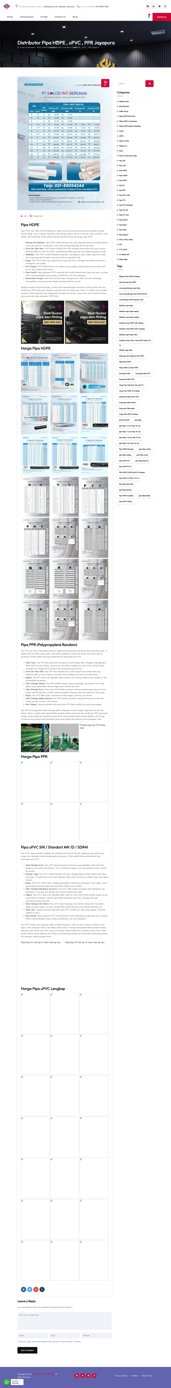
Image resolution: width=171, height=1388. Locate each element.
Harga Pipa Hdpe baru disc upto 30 (131, 385)
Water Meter (123, 259)
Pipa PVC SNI (124, 215)
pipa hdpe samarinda (126, 484)
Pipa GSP (122, 165)
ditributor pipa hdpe (125, 350)
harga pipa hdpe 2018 (126, 379)
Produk (44, 17)
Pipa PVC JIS (123, 210)
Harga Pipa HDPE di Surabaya (129, 391)
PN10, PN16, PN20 (126, 239)
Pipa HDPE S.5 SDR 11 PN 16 (129, 478)
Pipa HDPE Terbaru (125, 501)
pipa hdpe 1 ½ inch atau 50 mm (130, 431)
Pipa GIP (122, 161)
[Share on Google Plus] (36, 1289)
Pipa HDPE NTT (124, 461)
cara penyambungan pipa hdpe (129, 288)
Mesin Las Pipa (124, 141)
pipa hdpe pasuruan (142, 461)
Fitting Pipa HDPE (125, 362)
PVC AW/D (123, 249)
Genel (121, 131)
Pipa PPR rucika (124, 195)
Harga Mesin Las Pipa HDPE (128, 367)
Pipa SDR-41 (123, 220)
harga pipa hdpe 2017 (143, 373)
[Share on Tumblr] (42, 1289)
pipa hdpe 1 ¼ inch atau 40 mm (130, 426)
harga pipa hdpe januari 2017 (129, 397)
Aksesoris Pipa (124, 101)
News (121, 151)
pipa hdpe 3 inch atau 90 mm (129, 443)
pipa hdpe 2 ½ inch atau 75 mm (130, 437)
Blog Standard (124, 106)
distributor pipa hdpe (126, 305)
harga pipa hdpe (124, 373)
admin (25, 216)
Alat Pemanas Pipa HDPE (127, 282)
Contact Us (60, 17)
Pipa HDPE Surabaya (126, 495)
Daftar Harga (123, 111)
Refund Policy (146, 1375)
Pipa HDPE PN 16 (125, 466)
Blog (75, 17)
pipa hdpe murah (142, 455)
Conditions (134, 1375)
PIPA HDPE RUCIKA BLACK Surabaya (132, 472)
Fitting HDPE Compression (128, 121)
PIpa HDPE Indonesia (126, 449)
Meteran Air (123, 146)
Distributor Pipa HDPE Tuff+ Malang (131, 323)
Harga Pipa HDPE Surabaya (128, 414)
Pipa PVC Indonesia (126, 205)
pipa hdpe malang (125, 455)
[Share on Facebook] (23, 1289)
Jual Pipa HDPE (124, 420)
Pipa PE (121, 185)
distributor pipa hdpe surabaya (129, 317)
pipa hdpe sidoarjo (125, 490)
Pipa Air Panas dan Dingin (128, 156)
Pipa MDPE (123, 180)
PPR (120, 244)
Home (10, 17)
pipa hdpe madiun (145, 449)
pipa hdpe (138, 420)
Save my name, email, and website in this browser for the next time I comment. (50, 1341)
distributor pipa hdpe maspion (129, 311)
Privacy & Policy (121, 1375)
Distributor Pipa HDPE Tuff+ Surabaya (132, 329)
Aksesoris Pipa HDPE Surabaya (129, 276)
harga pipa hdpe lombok (127, 402)
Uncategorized (37, 216)
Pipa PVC (122, 200)
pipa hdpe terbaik (144, 495)
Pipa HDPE (123, 170)
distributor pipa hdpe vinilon (128, 334)
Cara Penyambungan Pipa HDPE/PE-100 (133, 294)
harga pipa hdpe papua (127, 408)
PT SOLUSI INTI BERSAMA (44, 1374)
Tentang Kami (27, 17)
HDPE (121, 136)
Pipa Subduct (123, 235)
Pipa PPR (122, 190)
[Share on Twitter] (29, 1289)
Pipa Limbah (123, 175)
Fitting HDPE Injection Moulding (130, 126)
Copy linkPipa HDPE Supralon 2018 (131, 300)
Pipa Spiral (122, 225)
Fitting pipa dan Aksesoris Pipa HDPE (131, 356)
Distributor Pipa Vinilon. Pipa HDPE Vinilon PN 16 (134, 341)
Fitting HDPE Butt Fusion (127, 116)
